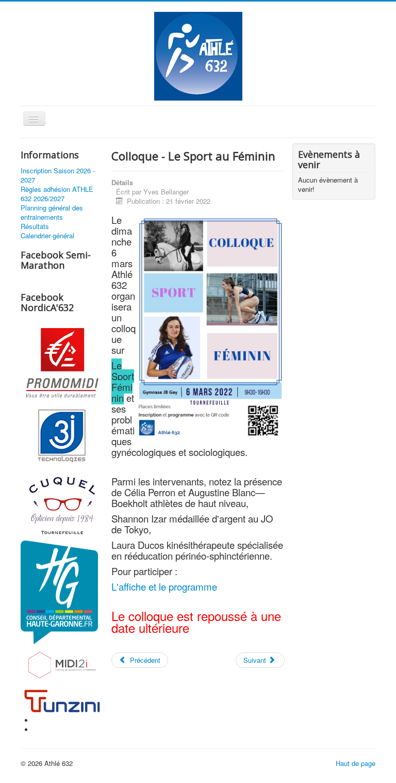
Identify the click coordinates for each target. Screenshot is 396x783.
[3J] (62, 434)
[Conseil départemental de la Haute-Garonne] (59, 591)
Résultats (35, 226)
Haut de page (355, 763)
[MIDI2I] (62, 664)
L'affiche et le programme (164, 586)
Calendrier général (47, 235)
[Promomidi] (62, 363)
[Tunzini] (62, 700)
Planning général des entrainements (52, 212)
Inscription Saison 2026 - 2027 (58, 175)
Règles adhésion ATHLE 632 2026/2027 (57, 194)
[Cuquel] (62, 504)
